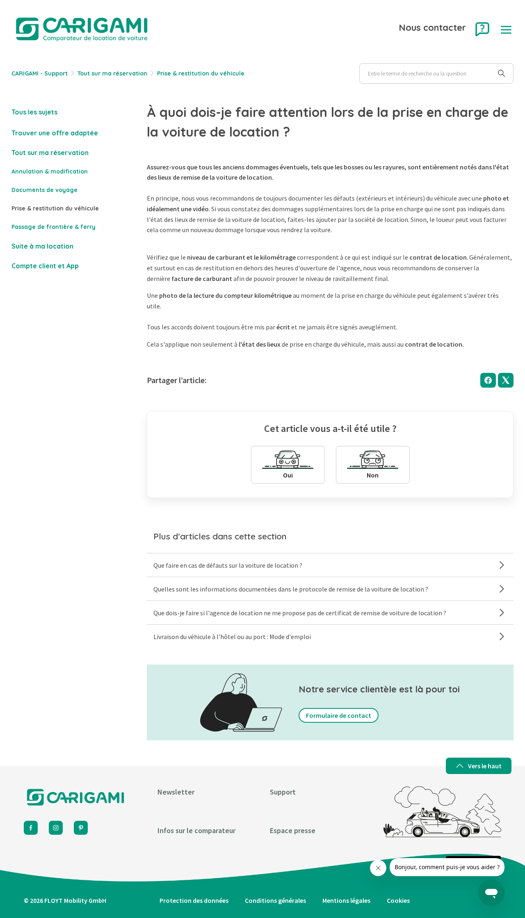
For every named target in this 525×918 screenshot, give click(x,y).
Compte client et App (45, 266)
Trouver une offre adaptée (54, 133)
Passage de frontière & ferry (53, 227)
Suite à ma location (42, 246)
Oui (288, 475)
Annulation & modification (49, 171)
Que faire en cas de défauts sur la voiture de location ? (227, 565)
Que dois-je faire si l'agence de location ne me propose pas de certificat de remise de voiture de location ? (299, 613)
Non (373, 475)
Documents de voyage (44, 190)
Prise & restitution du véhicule (200, 73)
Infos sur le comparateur (196, 830)
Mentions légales (346, 900)
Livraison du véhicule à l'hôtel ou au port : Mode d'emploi (232, 637)
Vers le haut (485, 766)
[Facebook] (488, 380)
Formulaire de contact (338, 715)
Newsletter (176, 792)
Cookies (398, 900)
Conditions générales (275, 900)
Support (283, 792)
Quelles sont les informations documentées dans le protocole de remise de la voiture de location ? (290, 589)
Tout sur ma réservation (112, 73)
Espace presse (292, 830)
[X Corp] (505, 380)
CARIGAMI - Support (39, 73)
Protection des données (194, 900)
